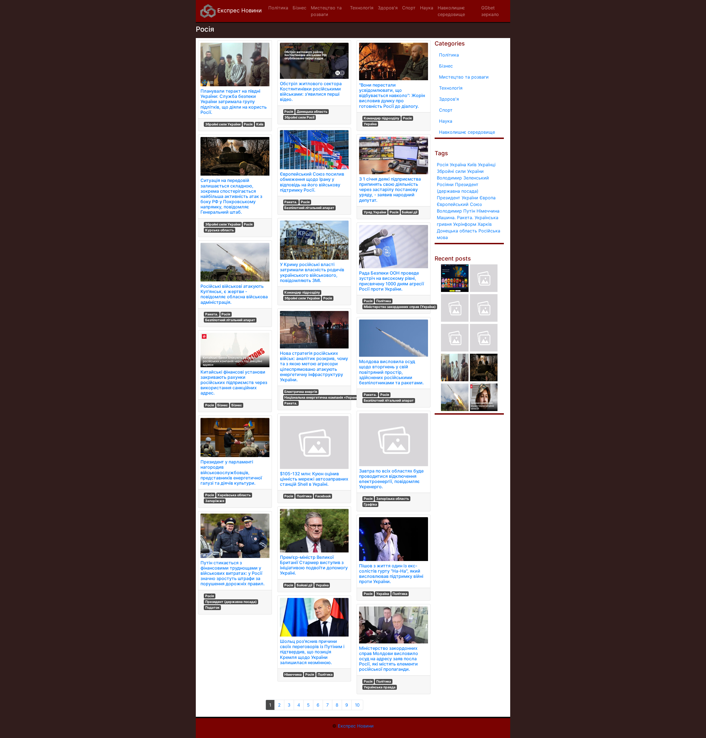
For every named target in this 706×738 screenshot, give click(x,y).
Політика (304, 496)
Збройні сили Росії (299, 117)
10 (357, 705)
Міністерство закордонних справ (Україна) (400, 307)
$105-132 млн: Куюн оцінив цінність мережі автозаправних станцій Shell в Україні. (314, 479)
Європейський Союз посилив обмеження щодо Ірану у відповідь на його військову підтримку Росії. (312, 182)
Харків (485, 224)
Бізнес (222, 405)
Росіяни (445, 184)
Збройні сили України (222, 124)
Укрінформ (464, 224)
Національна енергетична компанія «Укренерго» (325, 397)
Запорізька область (392, 499)
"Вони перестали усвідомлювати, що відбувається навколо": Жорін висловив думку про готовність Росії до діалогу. (392, 95)
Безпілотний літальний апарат (230, 320)
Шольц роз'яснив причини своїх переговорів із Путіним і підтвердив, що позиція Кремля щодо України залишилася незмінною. (312, 651)
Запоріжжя (214, 501)
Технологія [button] (361, 7)
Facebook (323, 496)
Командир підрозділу (302, 292)
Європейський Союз (459, 204)
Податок (212, 607)
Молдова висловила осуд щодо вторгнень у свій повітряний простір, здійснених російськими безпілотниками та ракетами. (391, 372)
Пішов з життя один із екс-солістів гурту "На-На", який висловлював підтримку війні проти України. (391, 573)
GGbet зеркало (490, 11)
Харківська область (234, 495)
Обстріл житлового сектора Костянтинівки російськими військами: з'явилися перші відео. (311, 91)
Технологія (450, 88)
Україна (322, 585)
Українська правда (379, 687)
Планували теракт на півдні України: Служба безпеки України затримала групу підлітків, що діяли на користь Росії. (233, 101)
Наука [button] (426, 7)
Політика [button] (278, 7)
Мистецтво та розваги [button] (326, 11)
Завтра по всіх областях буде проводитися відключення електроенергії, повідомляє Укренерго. (391, 479)
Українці (487, 164)
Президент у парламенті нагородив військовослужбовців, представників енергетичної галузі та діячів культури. (231, 472)
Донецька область (312, 111)
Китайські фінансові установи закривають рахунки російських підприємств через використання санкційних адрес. (233, 382)
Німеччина (293, 674)
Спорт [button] (409, 7)
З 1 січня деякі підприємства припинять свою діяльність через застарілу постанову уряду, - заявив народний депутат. (390, 189)
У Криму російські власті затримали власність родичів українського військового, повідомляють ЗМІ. (312, 272)
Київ (259, 124)
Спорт (446, 110)
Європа (488, 197)
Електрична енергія (300, 392)
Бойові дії (304, 585)
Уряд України (375, 212)
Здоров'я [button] (388, 7)
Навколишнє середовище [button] (451, 11)
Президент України (457, 197)
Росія (248, 124)
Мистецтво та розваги (464, 77)
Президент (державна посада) (231, 602)
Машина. (446, 217)
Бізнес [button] (299, 7)
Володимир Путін (456, 211)
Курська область (219, 230)
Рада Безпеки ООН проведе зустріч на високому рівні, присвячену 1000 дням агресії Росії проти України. (391, 281)
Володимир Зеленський (463, 178)
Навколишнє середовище (467, 132)
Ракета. (211, 314)
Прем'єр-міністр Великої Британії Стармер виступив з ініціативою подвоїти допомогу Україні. (314, 565)
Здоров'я (449, 99)
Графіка (370, 504)
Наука (445, 121)
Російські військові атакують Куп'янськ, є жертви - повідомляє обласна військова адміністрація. (234, 294)
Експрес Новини (239, 10)
